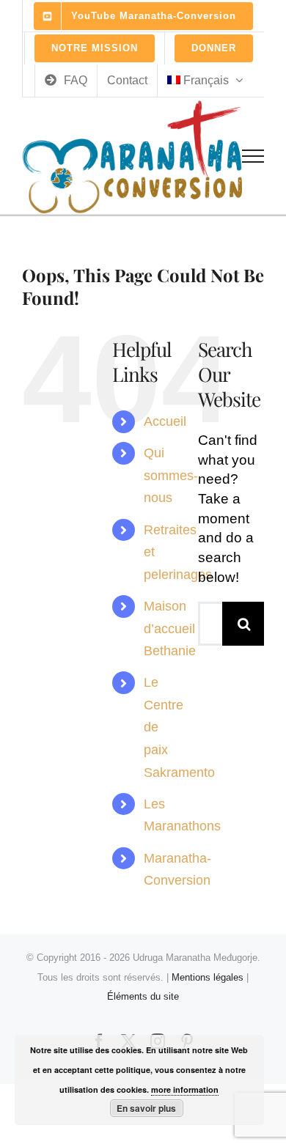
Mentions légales (207, 977)
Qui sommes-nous (171, 475)
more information (185, 1089)
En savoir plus (146, 1108)
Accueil (165, 421)
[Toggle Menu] (253, 156)
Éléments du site (143, 996)
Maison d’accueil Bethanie (170, 628)
